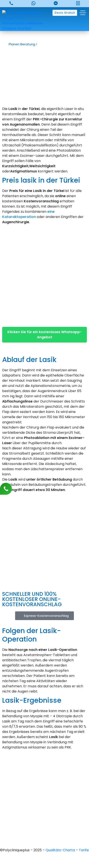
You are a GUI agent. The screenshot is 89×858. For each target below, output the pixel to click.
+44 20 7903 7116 (44, 771)
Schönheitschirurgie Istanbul (44, 825)
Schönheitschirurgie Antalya (44, 818)
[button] (24, 44)
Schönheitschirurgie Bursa (44, 796)
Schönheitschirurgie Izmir (44, 811)
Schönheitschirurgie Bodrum (44, 833)
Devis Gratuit (65, 13)
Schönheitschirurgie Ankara (44, 803)
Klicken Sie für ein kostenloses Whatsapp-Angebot (44, 334)
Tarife (84, 850)
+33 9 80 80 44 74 (44, 763)
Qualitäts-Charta (61, 850)
